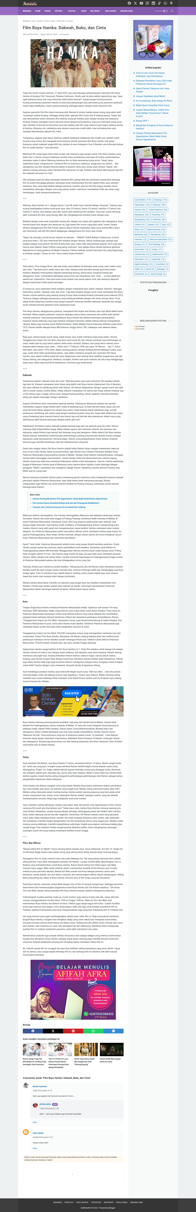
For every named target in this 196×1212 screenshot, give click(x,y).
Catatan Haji (142, 254)
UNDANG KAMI (126, 11)
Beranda (27, 11)
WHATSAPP (109, 1202)
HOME (38, 11)
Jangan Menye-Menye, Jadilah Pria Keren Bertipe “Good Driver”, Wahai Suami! (152, 113)
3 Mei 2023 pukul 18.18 (42, 1090)
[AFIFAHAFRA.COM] (32, 3)
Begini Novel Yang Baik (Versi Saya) (153, 105)
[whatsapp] (165, 3)
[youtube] (141, 3)
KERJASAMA (110, 11)
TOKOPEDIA (96, 1202)
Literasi (140, 224)
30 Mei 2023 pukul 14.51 (43, 1137)
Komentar (141, 329)
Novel (150, 269)
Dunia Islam (142, 249)
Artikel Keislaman (158, 210)
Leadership (158, 259)
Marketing (141, 234)
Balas (35, 1122)
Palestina (141, 239)
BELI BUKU (94, 11)
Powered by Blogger (107, 1208)
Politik (139, 269)
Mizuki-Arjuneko (40, 1086)
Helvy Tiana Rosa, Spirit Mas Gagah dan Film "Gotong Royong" (84, 1062)
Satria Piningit (158, 274)
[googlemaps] (171, 3)
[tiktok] (159, 3)
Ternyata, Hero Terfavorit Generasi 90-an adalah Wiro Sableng (59, 507)
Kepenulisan (142, 205)
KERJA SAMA (121, 1202)
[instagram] (147, 3)
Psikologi (160, 200)
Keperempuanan (156, 229)
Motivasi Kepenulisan (161, 239)
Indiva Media (38, 1133)
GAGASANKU (143, 200)
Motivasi (159, 205)
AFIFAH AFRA (45, 1104)
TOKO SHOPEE (82, 1202)
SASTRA (71, 11)
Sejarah (153, 224)
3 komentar (64, 34)
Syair (166, 224)
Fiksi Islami (141, 259)
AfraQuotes (141, 274)
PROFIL (48, 11)
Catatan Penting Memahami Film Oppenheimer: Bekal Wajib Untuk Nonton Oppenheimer (70, 499)
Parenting (158, 215)
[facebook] (129, 3)
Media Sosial (159, 254)
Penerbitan (162, 264)
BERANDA (57, 1202)
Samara (140, 210)
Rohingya (162, 269)
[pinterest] (73, 1031)
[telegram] (113, 1031)
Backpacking (142, 220)
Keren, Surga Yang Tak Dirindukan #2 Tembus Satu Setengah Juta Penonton (34, 1062)
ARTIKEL (58, 11)
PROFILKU (69, 1202)
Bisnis (139, 229)
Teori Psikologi (156, 244)
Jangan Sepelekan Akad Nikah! (150, 96)
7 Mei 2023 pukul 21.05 (49, 1108)
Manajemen (142, 215)
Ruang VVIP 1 (142, 121)
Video (83, 11)
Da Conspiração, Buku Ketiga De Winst (154, 101)
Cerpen (157, 249)
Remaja (140, 244)
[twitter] (135, 3)
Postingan (141, 326)
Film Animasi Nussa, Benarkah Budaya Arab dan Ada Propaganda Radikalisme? (66, 503)
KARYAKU (159, 220)
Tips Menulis (157, 234)
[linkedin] (153, 3)
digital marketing (144, 264)
